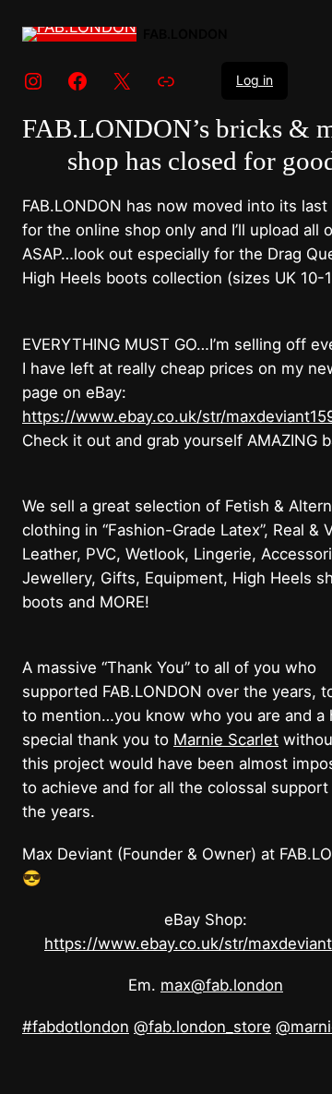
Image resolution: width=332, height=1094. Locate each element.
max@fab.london (221, 985)
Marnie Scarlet (226, 739)
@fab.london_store (202, 1026)
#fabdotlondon (75, 1026)
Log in (254, 80)
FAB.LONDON (185, 34)
